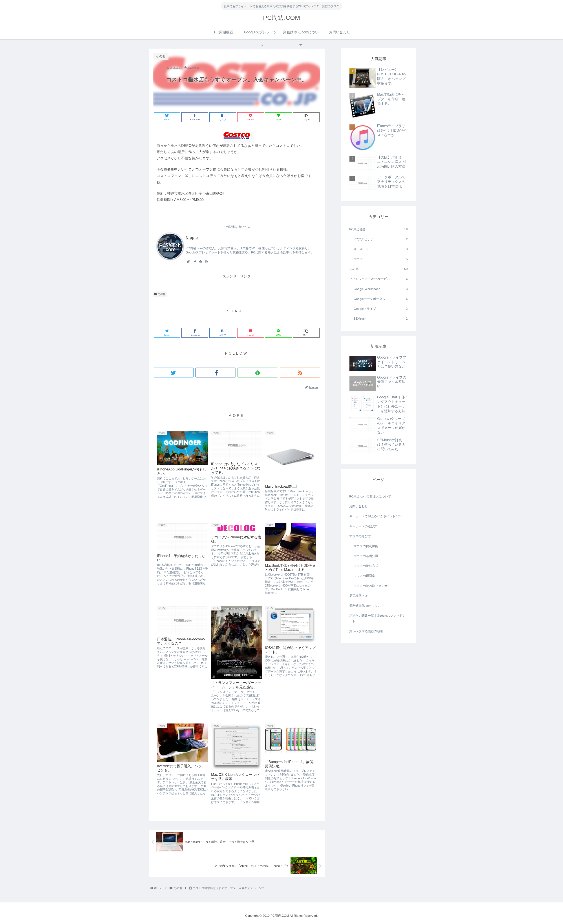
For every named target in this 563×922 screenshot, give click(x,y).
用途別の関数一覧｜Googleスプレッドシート (377, 618)
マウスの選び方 (360, 536)
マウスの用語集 (364, 576)
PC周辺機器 (378, 229)
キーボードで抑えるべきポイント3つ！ (376, 516)
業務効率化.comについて (366, 605)
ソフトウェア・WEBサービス (378, 279)
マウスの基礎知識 (366, 556)
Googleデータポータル (381, 299)
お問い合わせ (358, 506)
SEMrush (381, 318)
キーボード (381, 249)
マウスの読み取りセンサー (372, 586)
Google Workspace (381, 289)
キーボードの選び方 (363, 526)
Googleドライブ (381, 308)
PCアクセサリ (381, 239)
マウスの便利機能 (366, 546)
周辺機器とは (358, 596)
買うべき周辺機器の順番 (366, 631)
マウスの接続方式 (366, 566)
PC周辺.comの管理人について (370, 496)
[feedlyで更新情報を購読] (200, 261)
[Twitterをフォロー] (188, 261)
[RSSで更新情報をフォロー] (206, 261)
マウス (381, 259)
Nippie (192, 237)
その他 (161, 294)
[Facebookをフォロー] (194, 261)
